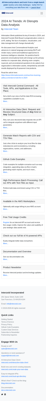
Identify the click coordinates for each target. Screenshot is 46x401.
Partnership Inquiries (9, 335)
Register (6, 222)
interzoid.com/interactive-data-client (14, 362)
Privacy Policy (6, 324)
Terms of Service (7, 322)
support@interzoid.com (10, 356)
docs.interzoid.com (8, 390)
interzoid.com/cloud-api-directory (13, 376)
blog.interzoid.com (8, 383)
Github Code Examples (10, 327)
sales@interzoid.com (9, 349)
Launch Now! (35, 7)
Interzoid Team (11, 29)
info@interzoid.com (14, 304)
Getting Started (7, 319)
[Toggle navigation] (42, 13)
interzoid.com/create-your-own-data (14, 369)
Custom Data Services (9, 330)
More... (5, 101)
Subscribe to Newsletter (10, 332)
